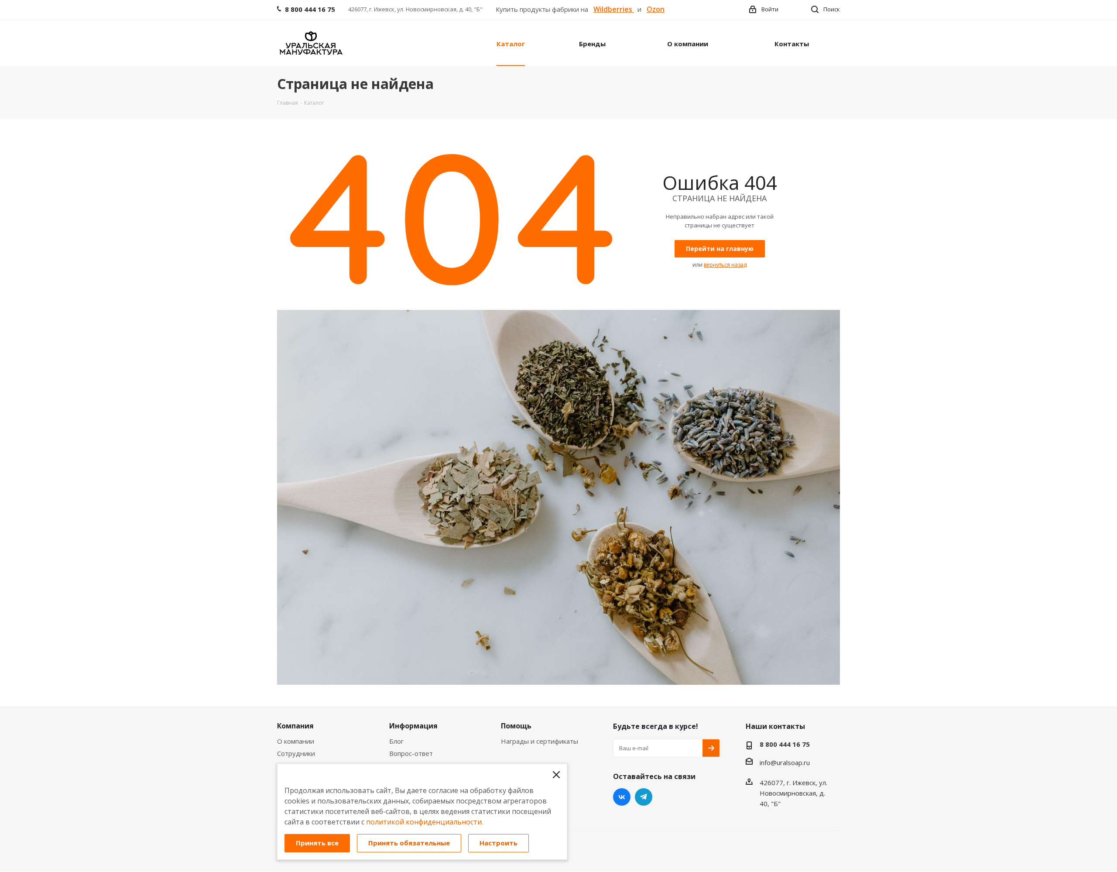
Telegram (643, 797)
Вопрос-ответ (411, 753)
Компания (295, 726)
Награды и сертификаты (539, 741)
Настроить (498, 842)
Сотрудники (296, 753)
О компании (295, 741)
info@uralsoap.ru (785, 762)
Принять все (317, 842)
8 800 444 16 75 (785, 744)
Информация (413, 726)
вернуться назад (725, 264)
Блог (396, 741)
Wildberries (613, 9)
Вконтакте (621, 797)
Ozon (656, 9)
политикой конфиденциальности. (424, 822)
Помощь (516, 726)
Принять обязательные (409, 842)
